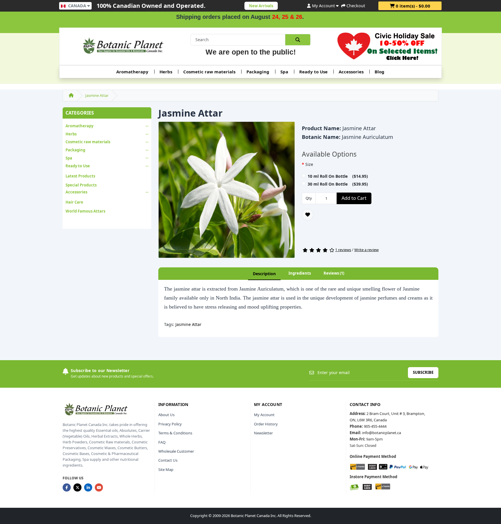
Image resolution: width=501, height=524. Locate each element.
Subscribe (423, 372)
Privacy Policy (170, 424)
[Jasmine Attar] (226, 191)
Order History (266, 424)
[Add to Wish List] (307, 214)
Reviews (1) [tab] (334, 273)
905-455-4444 (375, 426)
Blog (379, 72)
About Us (166, 414)
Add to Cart (354, 198)
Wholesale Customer (176, 451)
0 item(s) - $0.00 (412, 6)
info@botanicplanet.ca (381, 432)
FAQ (162, 442)
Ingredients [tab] (299, 273)
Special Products (81, 185)
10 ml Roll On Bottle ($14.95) (338, 176)
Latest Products (80, 176)
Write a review (366, 249)
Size (309, 164)
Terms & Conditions (175, 433)
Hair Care (74, 202)
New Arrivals (261, 5)
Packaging (257, 72)
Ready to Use (313, 72)
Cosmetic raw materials (209, 72)
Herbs (165, 72)
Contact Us (167, 460)
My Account (264, 414)
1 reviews (343, 249)
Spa (284, 72)
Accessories (351, 72)
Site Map (165, 469)
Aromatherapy (132, 72)
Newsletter (263, 433)
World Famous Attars (85, 211)
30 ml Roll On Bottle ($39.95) (338, 184)
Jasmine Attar (96, 95)
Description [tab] (264, 273)
